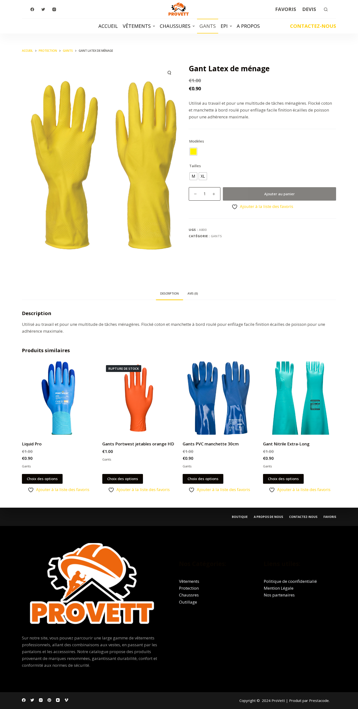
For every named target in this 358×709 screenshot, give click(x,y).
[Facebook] (32, 9)
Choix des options (42, 478)
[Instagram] (54, 9)
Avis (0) (193, 293)
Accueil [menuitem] (108, 26)
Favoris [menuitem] (285, 9)
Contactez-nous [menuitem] (303, 517)
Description (169, 293)
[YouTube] (58, 700)
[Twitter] (43, 9)
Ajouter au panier (279, 193)
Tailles (195, 165)
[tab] (169, 294)
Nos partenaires (279, 595)
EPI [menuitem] (224, 26)
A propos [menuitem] (248, 26)
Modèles (196, 141)
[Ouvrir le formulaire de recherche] (326, 9)
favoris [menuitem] (329, 517)
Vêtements (189, 581)
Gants (216, 236)
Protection (189, 588)
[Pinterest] (49, 700)
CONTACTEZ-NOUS (313, 26)
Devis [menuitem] (309, 9)
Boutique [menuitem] (240, 517)
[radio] (193, 151)
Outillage (188, 602)
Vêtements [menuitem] (137, 26)
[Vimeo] (66, 700)
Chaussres (189, 595)
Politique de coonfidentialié (290, 581)
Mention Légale (278, 588)
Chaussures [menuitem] (175, 26)
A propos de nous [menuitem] (268, 517)
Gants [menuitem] (207, 26)
